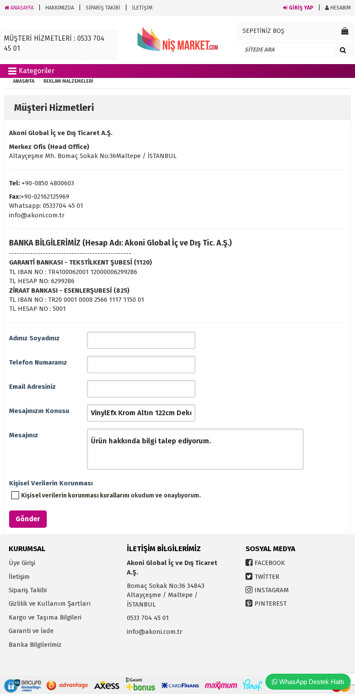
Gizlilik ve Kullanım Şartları (50, 603)
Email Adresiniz (32, 387)
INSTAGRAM (272, 590)
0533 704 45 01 (148, 618)
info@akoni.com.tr (154, 632)
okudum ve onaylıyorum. (111, 495)
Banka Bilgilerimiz (35, 645)
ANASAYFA (21, 8)
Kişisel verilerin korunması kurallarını (75, 495)
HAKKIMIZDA (59, 8)
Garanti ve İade (31, 631)
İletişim (19, 577)
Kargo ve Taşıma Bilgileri (45, 617)
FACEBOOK (270, 563)
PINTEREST (271, 603)
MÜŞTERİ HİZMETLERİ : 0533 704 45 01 (54, 43)
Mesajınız (23, 435)
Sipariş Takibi (28, 590)
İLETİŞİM (142, 8)
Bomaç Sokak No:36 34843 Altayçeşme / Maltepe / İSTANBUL (165, 595)
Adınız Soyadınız (34, 338)
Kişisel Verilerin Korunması (48, 483)
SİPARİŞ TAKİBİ (103, 8)
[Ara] (343, 50)
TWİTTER (267, 577)
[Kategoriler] (12, 72)
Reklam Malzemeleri (68, 81)
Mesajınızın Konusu (39, 411)
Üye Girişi (22, 563)
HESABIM (340, 8)
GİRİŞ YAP (300, 8)
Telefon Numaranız (38, 362)
